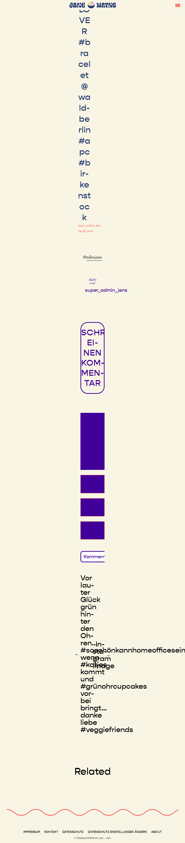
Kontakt (51, 832)
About (156, 832)
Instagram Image (103, 655)
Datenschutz (73, 832)
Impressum (31, 832)
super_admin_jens (89, 225)
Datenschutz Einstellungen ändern (117, 832)
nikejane (94, 257)
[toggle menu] (178, 5)
